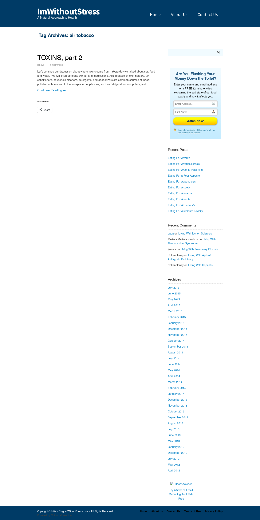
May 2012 (174, 464)
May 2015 (174, 299)
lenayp (40, 64)
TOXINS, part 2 (59, 57)
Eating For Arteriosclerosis (184, 164)
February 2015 (177, 317)
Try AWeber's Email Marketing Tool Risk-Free (181, 494)
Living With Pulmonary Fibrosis (199, 249)
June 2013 (174, 435)
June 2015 (174, 293)
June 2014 (174, 364)
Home (155, 14)
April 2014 (174, 376)
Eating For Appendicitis (182, 181)
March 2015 (175, 311)
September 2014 (178, 346)
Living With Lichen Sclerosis (195, 233)
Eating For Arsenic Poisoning (185, 169)
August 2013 (175, 423)
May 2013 (174, 441)
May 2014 (174, 370)
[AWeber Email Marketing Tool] (181, 484)
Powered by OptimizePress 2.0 (54, 515)
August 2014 (175, 352)
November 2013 (177, 405)
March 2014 (175, 382)
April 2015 (174, 305)
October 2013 (176, 411)
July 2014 (173, 358)
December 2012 (177, 453)
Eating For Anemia (179, 199)
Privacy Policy (214, 511)
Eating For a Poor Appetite (184, 175)
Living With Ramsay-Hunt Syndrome (192, 241)
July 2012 (173, 458)
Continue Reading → (51, 90)
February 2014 (177, 388)
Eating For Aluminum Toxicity (185, 211)
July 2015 (173, 287)
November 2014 (177, 335)
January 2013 (176, 447)
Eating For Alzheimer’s (181, 205)
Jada (171, 233)
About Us (179, 14)
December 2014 (177, 329)
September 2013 (178, 417)
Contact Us (208, 14)
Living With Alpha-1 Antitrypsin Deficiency (189, 257)
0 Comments (56, 64)
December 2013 (177, 399)
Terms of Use (192, 511)
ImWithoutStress (68, 11)
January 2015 (176, 323)
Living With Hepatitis (200, 265)
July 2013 (173, 429)
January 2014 (176, 394)
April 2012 (174, 470)
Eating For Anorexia (180, 193)
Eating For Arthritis (179, 158)
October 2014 (176, 340)
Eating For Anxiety (179, 187)
